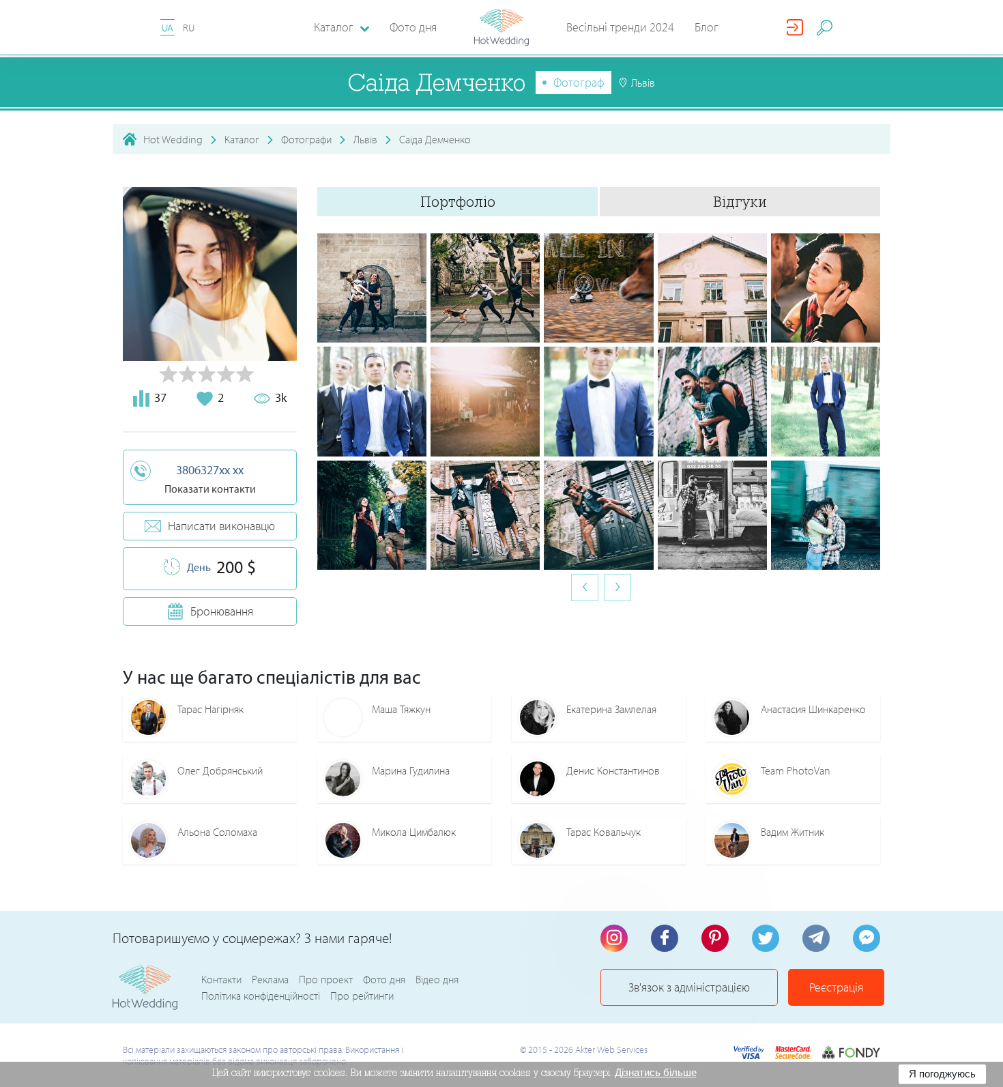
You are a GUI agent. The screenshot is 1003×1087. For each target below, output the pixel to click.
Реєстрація (836, 987)
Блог (706, 27)
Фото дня (413, 27)
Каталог (241, 139)
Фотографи (306, 139)
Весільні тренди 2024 (620, 27)
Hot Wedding (173, 139)
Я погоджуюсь (942, 1073)
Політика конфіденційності (260, 995)
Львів (365, 139)
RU (188, 27)
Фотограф (579, 82)
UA (167, 27)
